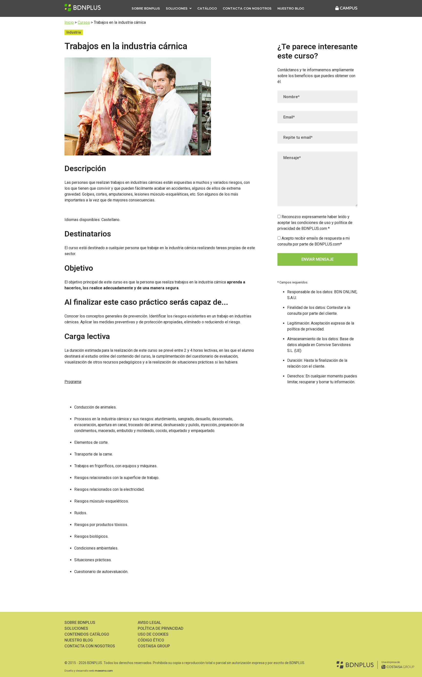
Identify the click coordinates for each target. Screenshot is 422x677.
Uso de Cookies (153, 634)
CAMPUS (348, 8)
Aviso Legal (149, 622)
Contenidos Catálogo (86, 634)
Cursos (84, 22)
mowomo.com (104, 670)
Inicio (69, 22)
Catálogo (207, 8)
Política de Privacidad (160, 628)
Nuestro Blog (290, 8)
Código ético (151, 640)
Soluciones (177, 8)
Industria (73, 32)
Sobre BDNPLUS (146, 8)
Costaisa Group (154, 646)
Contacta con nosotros (247, 8)
